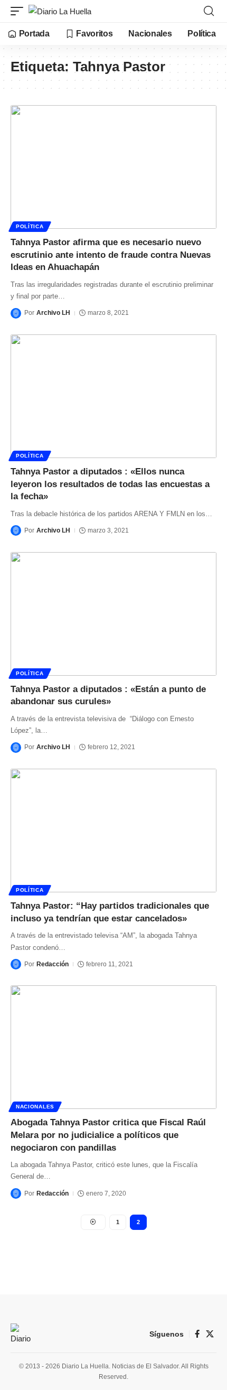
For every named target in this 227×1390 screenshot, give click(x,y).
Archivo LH (53, 312)
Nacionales (35, 1106)
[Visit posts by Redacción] (16, 964)
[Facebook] (197, 1334)
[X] (209, 1334)
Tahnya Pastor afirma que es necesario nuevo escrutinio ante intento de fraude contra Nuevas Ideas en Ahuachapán (111, 255)
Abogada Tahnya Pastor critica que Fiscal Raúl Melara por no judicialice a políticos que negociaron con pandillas (108, 1135)
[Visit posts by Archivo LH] (16, 313)
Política (30, 226)
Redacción (52, 964)
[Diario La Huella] (60, 11)
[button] (20, 11)
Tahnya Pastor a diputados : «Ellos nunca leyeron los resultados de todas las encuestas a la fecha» (110, 484)
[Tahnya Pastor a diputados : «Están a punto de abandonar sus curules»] (113, 614)
